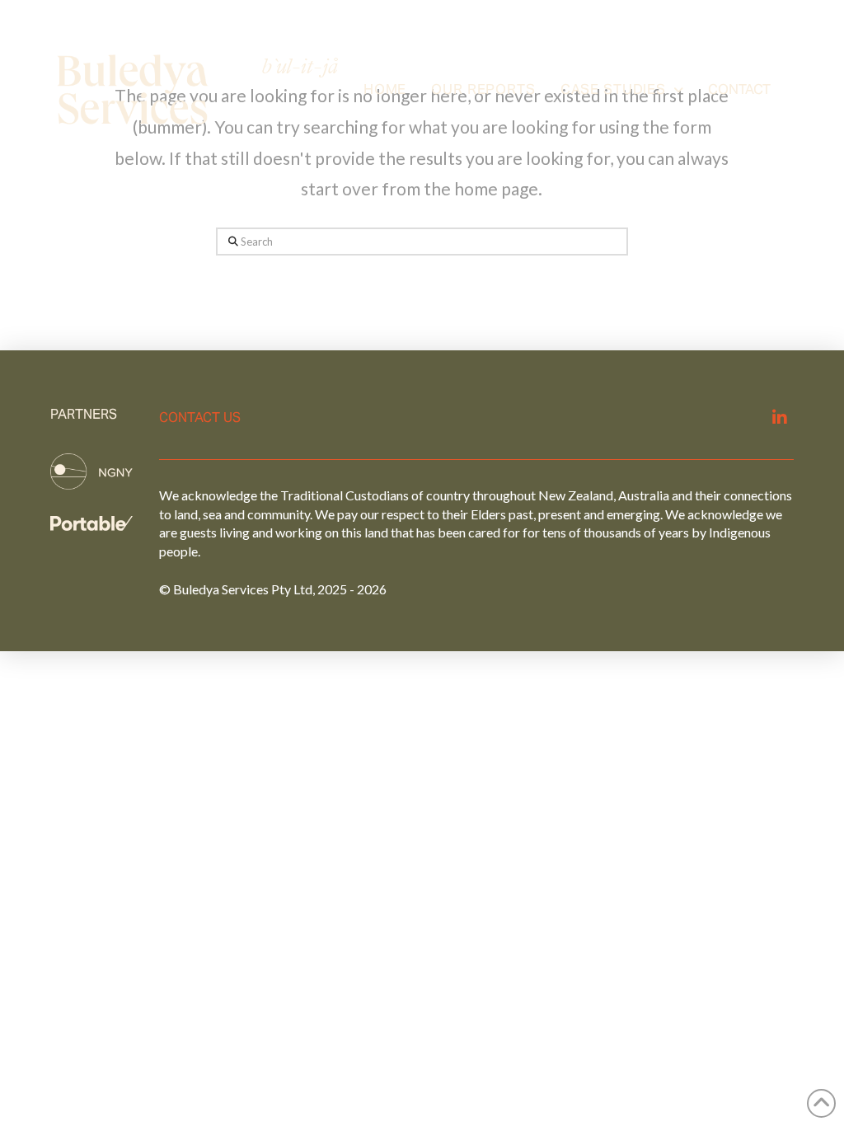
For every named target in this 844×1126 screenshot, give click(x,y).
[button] (739, 89)
